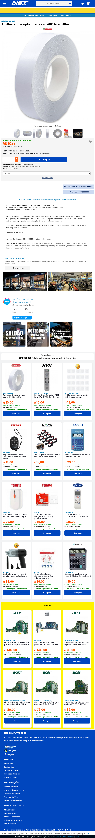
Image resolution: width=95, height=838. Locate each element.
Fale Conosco (10, 777)
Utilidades (52, 15)
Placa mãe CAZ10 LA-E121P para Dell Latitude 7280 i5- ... (46, 643)
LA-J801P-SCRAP (71, 700)
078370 (37, 243)
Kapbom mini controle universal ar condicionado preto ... (14, 457)
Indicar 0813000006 (80, 192)
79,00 (39, 710)
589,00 (40, 650)
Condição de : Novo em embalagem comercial (31, 205)
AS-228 (6, 572)
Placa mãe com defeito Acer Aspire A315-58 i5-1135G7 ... (47, 703)
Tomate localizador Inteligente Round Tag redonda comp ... (43, 576)
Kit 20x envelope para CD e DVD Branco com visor (76, 396)
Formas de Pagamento (14, 790)
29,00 (69, 462)
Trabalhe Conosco (12, 770)
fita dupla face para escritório (54, 246)
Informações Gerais (13, 800)
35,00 (39, 522)
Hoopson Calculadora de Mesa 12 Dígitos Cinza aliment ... (77, 576)
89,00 (69, 710)
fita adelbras (58, 243)
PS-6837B (68, 572)
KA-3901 (6, 453)
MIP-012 (6, 512)
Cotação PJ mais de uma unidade (80, 186)
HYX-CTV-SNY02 (41, 393)
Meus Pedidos (10, 813)
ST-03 (36, 512)
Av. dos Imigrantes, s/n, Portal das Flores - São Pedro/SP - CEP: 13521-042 (37, 830)
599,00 (10, 650)
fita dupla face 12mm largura (30, 246)
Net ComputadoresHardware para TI (22, 300)
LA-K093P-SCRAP (71, 641)
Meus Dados (9, 810)
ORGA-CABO (39, 453)
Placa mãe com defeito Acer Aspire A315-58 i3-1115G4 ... (77, 643)
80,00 (69, 650)
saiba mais (19, 268)
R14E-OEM (68, 512)
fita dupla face (46, 243)
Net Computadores (14, 258)
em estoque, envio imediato (17, 140)
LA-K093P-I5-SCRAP (43, 700)
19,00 (8, 462)
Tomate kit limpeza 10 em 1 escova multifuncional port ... (16, 515)
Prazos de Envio (11, 787)
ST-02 (36, 572)
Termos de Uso (11, 797)
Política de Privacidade (65, 836)
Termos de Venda (12, 793)
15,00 (69, 402)
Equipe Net (9, 767)
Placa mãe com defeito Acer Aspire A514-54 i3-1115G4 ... (17, 703)
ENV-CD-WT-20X (71, 393)
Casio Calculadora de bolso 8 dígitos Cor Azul (77, 456)
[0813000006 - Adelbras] (47, 29)
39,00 (39, 582)
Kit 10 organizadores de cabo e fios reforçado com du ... (47, 456)
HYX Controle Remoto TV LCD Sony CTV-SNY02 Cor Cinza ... (46, 396)
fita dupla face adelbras (73, 243)
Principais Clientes (12, 774)
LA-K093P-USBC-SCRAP (14, 700)
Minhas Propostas (12, 817)
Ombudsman (10, 823)
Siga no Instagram (22, 317)
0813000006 (66, 15)
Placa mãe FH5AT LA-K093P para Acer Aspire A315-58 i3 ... (16, 644)
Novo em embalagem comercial (22, 165)
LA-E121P (37, 641)
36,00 (8, 582)
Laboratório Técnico (13, 820)
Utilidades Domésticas (34, 15)
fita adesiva (72, 246)
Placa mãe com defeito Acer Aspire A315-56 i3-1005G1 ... (77, 703)
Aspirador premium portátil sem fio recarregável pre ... (15, 575)
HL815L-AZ (68, 453)
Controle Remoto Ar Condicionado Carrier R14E (76, 515)
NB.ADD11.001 (9, 641)
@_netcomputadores (23, 305)
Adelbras (26, 248)
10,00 (8, 402)
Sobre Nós (8, 763)
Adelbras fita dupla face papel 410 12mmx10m (14, 396)
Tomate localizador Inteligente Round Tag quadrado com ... (43, 516)
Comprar (45, 159)
